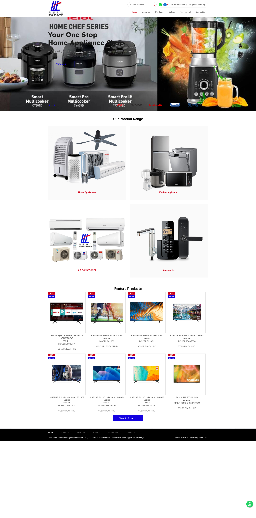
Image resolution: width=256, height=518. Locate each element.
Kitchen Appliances (169, 192)
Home (134, 12)
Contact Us (200, 12)
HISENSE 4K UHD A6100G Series (107, 335)
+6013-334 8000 (178, 5)
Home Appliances (87, 192)
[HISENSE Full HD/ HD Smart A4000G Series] (146, 374)
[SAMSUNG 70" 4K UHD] (186, 374)
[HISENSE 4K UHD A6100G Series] (106, 312)
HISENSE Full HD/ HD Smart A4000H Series (106, 398)
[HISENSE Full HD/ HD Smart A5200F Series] (66, 374)
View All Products (128, 418)
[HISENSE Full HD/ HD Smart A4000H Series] (106, 374)
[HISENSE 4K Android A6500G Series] (186, 312)
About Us (146, 12)
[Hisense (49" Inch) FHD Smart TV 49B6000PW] (66, 312)
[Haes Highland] (55, 8)
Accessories (169, 270)
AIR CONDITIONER (87, 270)
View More (61, 64)
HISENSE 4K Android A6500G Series (186, 335)
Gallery (172, 12)
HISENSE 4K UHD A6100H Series (147, 335)
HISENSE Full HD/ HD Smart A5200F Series (67, 398)
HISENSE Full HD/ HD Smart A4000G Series (146, 398)
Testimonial (185, 12)
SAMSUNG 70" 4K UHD (187, 397)
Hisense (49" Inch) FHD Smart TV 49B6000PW (67, 336)
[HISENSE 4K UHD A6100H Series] (146, 312)
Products (159, 12)
